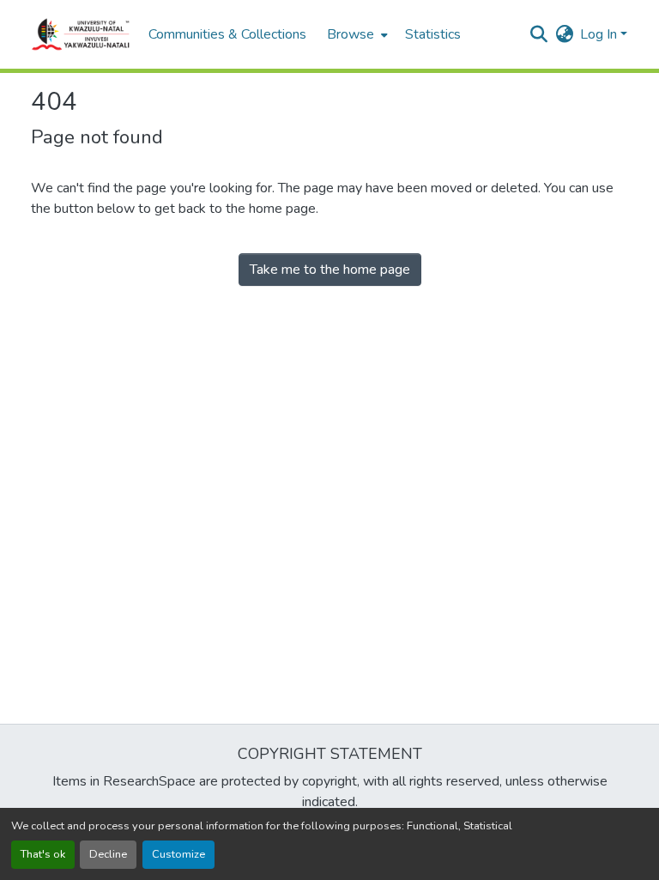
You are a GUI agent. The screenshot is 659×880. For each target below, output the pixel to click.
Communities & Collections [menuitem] (227, 34)
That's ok (43, 854)
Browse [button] (350, 34)
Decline (108, 854)
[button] (81, 34)
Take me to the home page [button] (330, 269)
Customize (178, 854)
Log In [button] (600, 34)
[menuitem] (355, 34)
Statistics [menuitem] (433, 34)
